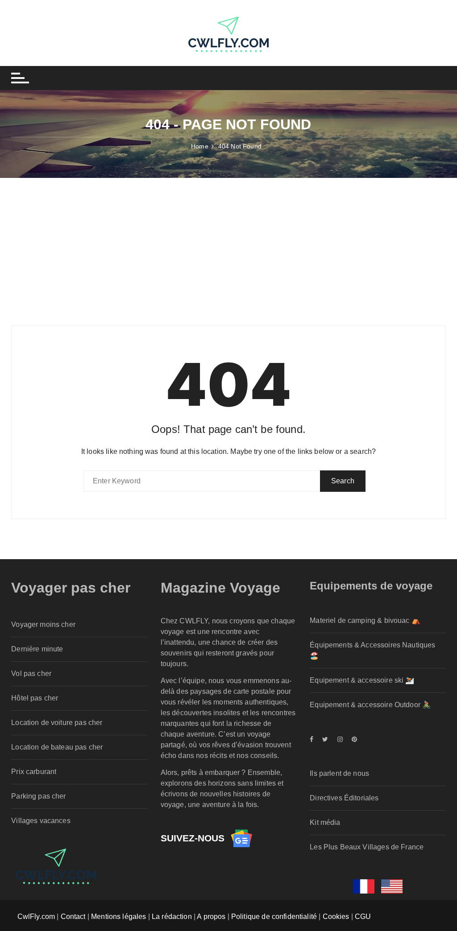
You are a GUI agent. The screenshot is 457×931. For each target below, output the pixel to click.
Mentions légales (118, 916)
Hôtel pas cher (34, 698)
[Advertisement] (228, 244)
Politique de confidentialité (274, 916)
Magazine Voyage (220, 588)
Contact (73, 916)
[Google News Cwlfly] (241, 838)
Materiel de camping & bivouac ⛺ (365, 620)
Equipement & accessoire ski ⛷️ (362, 680)
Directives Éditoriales (344, 798)
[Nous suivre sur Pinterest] (352, 739)
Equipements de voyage (371, 586)
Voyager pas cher (70, 588)
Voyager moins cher (43, 624)
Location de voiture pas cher (56, 722)
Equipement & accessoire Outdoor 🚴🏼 (370, 705)
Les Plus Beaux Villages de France (367, 847)
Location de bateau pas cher (57, 747)
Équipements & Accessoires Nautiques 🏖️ (372, 650)
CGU (363, 916)
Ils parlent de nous (339, 773)
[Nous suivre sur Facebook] (314, 739)
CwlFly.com (36, 916)
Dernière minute (37, 649)
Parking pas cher (38, 796)
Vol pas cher (31, 673)
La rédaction (172, 916)
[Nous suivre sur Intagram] (340, 739)
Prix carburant (33, 771)
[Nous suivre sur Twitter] (325, 739)
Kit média (325, 822)
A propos (211, 916)
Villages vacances (41, 820)
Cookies (336, 916)
